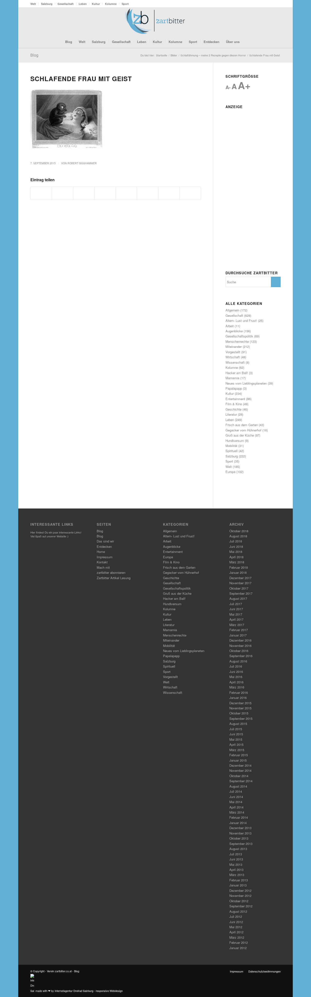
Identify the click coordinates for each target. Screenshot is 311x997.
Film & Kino (233, 404)
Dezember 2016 (240, 640)
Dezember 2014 (240, 765)
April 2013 (236, 869)
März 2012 (236, 937)
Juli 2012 (235, 916)
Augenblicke (234, 331)
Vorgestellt (232, 352)
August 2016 (238, 661)
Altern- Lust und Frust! (241, 320)
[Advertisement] (253, 184)
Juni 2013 (236, 859)
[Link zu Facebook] (262, 21)
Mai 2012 (235, 927)
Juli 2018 (235, 541)
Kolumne (111, 4)
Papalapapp (233, 388)
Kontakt (102, 562)
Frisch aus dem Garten (241, 424)
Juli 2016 (235, 666)
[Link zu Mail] (277, 21)
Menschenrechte (237, 341)
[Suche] (246, 42)
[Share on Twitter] (83, 193)
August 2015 (238, 723)
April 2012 (236, 932)
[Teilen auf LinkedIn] (126, 193)
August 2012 (238, 911)
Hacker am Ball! (236, 372)
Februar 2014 (238, 817)
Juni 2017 (236, 609)
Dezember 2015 (240, 703)
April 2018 (236, 557)
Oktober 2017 (238, 588)
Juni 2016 (236, 671)
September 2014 (240, 781)
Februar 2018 (238, 567)
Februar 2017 (238, 629)
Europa (230, 471)
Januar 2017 (238, 635)
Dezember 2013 (240, 827)
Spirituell (231, 450)
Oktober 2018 (238, 531)
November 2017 (240, 583)
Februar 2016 (238, 692)
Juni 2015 (236, 734)
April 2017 (236, 619)
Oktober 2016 (238, 650)
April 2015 (236, 744)
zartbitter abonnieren (111, 572)
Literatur (231, 414)
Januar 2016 (238, 697)
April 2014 (236, 807)
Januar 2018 (238, 572)
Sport (125, 4)
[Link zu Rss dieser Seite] (269, 21)
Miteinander (233, 346)
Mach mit (103, 567)
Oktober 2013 (238, 838)
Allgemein (232, 310)
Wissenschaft (235, 362)
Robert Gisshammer (82, 163)
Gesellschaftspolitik (239, 336)
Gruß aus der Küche (239, 435)
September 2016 (240, 655)
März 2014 (236, 812)
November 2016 (240, 645)
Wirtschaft (232, 357)
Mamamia (232, 378)
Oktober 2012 (238, 901)
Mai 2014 (235, 801)
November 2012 (240, 895)
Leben (83, 4)
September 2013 (240, 843)
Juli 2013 (235, 854)
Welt (33, 4)
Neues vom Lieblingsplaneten (246, 383)
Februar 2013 (238, 880)
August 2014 (238, 786)
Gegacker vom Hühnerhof (243, 430)
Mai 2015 (235, 739)
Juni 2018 (236, 546)
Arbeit (229, 326)
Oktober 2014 (238, 776)
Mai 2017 (235, 614)
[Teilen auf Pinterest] (105, 193)
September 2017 (240, 593)
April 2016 (236, 682)
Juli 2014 (235, 791)
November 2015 (240, 708)
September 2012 (240, 906)
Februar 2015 (238, 755)
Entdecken (104, 546)
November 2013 (240, 833)
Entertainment (235, 398)
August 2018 (238, 536)
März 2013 (236, 874)
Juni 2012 (236, 922)
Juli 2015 (235, 729)
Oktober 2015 (238, 713)
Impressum (104, 557)
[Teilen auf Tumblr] (147, 193)
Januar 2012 (238, 947)
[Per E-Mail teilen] (190, 193)
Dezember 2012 (240, 890)
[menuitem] (34, 3)
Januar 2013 (238, 885)
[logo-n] (155, 21)
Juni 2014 (236, 796)
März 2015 (236, 750)
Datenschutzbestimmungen (264, 971)
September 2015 (240, 718)
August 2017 (238, 598)
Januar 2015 (238, 760)
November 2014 (240, 770)
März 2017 (236, 624)
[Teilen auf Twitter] (62, 193)
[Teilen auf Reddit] (168, 193)
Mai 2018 (235, 551)
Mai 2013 (235, 864)
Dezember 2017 (240, 578)
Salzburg (46, 4)
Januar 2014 (238, 822)
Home (101, 551)
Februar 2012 (238, 942)
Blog (34, 55)
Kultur (96, 4)
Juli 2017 (235, 604)
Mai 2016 (235, 676)
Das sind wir (105, 541)
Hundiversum (234, 440)
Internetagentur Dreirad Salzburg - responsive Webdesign (89, 991)
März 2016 (236, 687)
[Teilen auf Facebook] (41, 193)
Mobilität (231, 445)
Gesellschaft (66, 4)
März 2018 (236, 562)
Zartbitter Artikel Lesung (113, 578)
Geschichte (233, 409)
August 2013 (238, 848)
